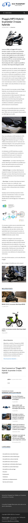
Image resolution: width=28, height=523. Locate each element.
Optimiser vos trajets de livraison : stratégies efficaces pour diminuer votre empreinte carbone (19, 437)
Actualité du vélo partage (9, 469)
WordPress (10, 521)
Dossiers (5, 471)
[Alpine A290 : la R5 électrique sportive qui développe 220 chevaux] (6, 405)
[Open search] (24, 13)
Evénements (6, 474)
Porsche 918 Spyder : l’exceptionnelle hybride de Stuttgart (18, 397)
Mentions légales (6, 517)
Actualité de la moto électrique (10, 454)
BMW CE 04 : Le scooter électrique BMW (13, 304)
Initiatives (5, 476)
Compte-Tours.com (12, 504)
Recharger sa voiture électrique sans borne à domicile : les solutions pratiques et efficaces (18, 416)
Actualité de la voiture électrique (11, 456)
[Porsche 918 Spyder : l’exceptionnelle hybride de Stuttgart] (6, 396)
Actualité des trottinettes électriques (12, 464)
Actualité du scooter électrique (10, 466)
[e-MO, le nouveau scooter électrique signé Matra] (14, 318)
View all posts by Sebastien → (10, 358)
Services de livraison (8, 482)
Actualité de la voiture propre (10, 461)
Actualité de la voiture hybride (10, 459)
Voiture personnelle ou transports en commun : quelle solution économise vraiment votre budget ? (19, 427)
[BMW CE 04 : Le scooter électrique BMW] (14, 297)
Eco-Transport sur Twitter (11, 495)
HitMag (17, 521)
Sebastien (13, 27)
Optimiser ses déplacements (10, 479)
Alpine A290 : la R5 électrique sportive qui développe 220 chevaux (18, 406)
